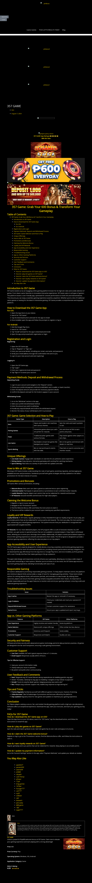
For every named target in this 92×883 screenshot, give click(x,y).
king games (20, 784)
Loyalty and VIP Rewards (22, 245)
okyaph (18, 774)
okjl (17, 798)
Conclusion (17, 267)
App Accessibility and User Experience (26, 248)
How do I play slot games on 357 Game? (29, 274)
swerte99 (19, 769)
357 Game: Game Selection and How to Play (28, 234)
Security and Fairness (21, 257)
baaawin (19, 800)
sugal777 (19, 810)
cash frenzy (20, 777)
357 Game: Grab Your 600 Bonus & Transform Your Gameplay (33, 217)
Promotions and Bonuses (22, 241)
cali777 (18, 791)
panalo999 (20, 767)
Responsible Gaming (21, 250)
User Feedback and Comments (24, 262)
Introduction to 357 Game (22, 219)
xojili (18, 793)
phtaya (18, 779)
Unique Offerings (19, 236)
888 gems (19, 805)
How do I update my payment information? (30, 281)
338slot (19, 796)
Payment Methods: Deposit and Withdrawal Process (31, 231)
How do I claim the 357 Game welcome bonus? (31, 276)
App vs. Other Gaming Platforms (25, 255)
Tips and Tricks (19, 264)
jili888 (18, 772)
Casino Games (31, 30)
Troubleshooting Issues (22, 253)
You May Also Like (20, 283)
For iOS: (18, 224)
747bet (18, 786)
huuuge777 (20, 788)
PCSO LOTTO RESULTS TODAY (49, 30)
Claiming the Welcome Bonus (23, 243)
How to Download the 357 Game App (26, 222)
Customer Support (20, 260)
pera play (19, 803)
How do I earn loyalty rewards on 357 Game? (31, 279)
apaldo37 (19, 765)
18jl (17, 807)
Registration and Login (21, 229)
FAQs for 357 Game (20, 269)
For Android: (20, 227)
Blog (63, 30)
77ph (18, 781)
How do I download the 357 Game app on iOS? (31, 271)
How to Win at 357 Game (22, 238)
